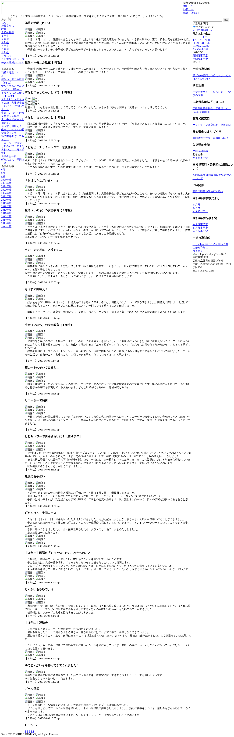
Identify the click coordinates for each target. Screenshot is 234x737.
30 (206, 49)
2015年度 (6, 216)
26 (196, 49)
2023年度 (6, 189)
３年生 (5, 42)
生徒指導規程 (200, 247)
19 (196, 45)
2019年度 (6, 203)
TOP (3, 22)
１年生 (5, 35)
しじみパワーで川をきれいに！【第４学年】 (12, 149)
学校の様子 (7, 32)
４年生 (5, 45)
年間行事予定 (200, 59)
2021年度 (6, 196)
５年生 (5, 49)
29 (204, 49)
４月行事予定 (200, 231)
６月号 (196, 204)
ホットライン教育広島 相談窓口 (212, 124)
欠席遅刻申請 (200, 151)
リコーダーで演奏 (11, 142)
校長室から (7, 25)
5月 (3, 173)
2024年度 (6, 186)
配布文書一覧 (200, 157)
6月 (3, 169)
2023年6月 (202, 30)
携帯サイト (199, 251)
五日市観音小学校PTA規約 (208, 191)
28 (201, 49)
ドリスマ (6, 55)
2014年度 (6, 219)
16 (206, 43)
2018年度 (6, 206)
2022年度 (6, 193)
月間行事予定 (200, 55)
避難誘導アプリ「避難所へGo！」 (212, 138)
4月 (3, 176)
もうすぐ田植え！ (11, 126)
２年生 (5, 39)
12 (196, 43)
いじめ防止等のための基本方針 (210, 244)
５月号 (196, 208)
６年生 (5, 52)
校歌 (3, 29)
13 (199, 43)
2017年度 (6, 209)
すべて (211, 26)
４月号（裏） (200, 211)
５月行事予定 (200, 227)
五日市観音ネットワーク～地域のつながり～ (12, 62)
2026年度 (6, 179)
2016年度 (6, 213)
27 (199, 49)
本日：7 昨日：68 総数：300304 (191, 9)
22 (204, 45)
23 (206, 45)
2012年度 (6, 226)
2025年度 (6, 183)
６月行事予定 (200, 224)
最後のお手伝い (10, 156)
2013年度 (6, 223)
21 (201, 45)
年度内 (200, 26)
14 (201, 43)
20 (199, 45)
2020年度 (6, 199)
